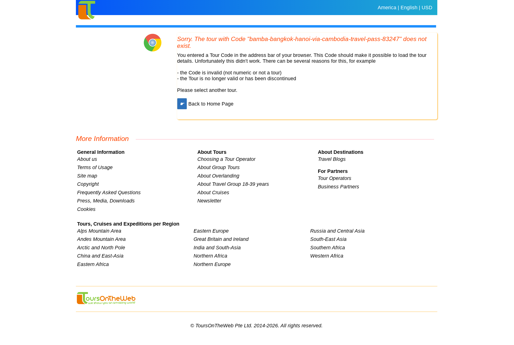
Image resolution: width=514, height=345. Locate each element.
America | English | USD (405, 7)
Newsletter (209, 200)
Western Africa (326, 256)
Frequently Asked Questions (109, 192)
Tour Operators (334, 178)
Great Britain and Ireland (221, 239)
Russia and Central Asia (337, 231)
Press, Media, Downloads (106, 200)
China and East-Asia (100, 256)
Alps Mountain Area (99, 231)
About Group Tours (218, 167)
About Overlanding (218, 176)
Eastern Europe (211, 231)
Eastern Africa (93, 264)
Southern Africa (327, 247)
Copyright (88, 184)
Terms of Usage (95, 167)
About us (87, 159)
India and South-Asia (217, 247)
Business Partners (338, 186)
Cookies (86, 209)
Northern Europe (212, 264)
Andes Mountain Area (101, 239)
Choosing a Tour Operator (226, 159)
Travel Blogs (332, 159)
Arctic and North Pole (101, 247)
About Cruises (213, 192)
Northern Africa (210, 256)
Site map (87, 176)
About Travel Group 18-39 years (233, 184)
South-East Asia (328, 239)
